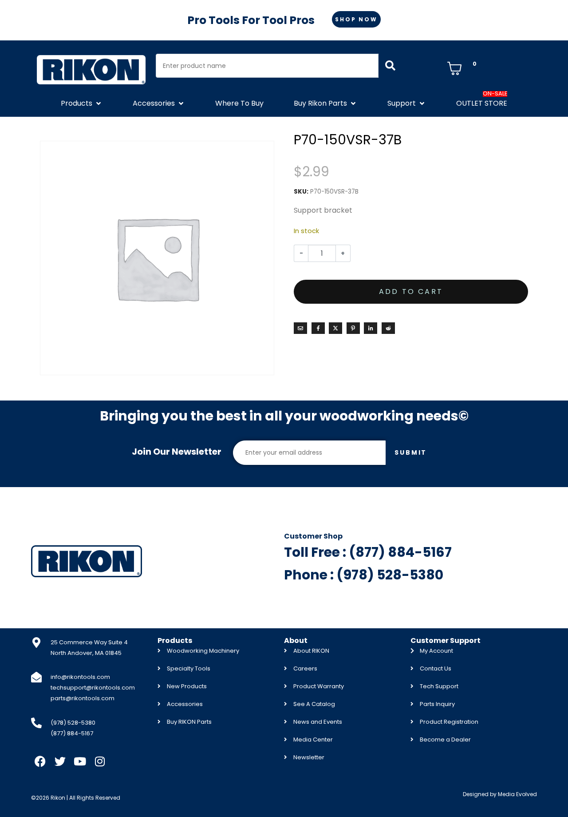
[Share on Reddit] (388, 328)
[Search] (390, 66)
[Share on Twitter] (335, 328)
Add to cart (411, 291)
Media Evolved (517, 794)
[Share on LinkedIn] (370, 328)
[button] (82, 103)
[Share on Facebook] (318, 328)
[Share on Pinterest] (353, 328)
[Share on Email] (300, 328)
